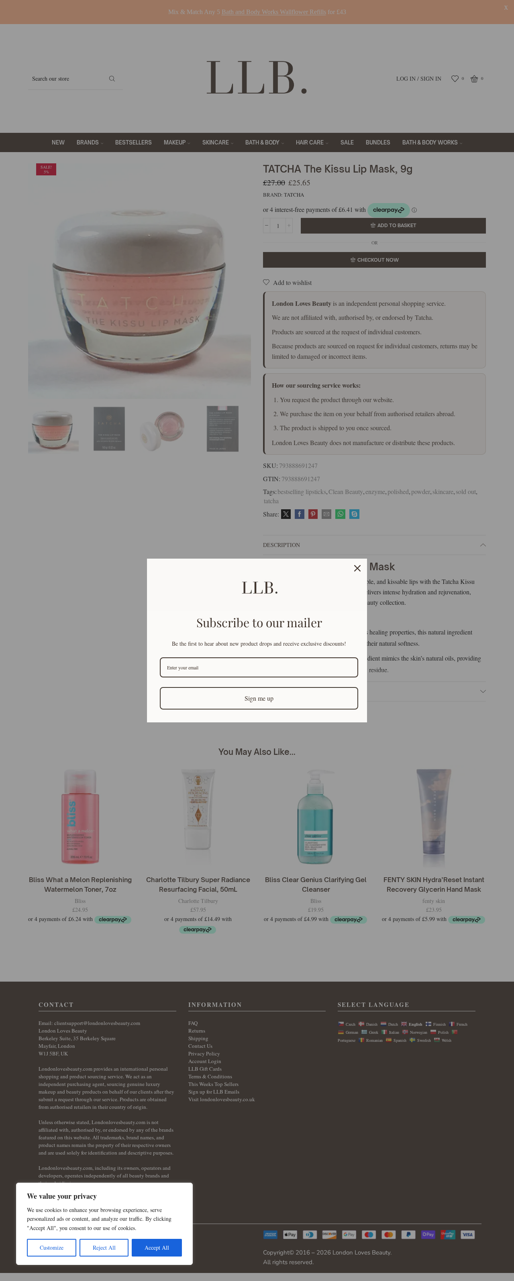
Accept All (157, 1247)
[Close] (357, 568)
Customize (51, 1247)
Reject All (104, 1247)
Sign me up (259, 698)
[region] (104, 1224)
